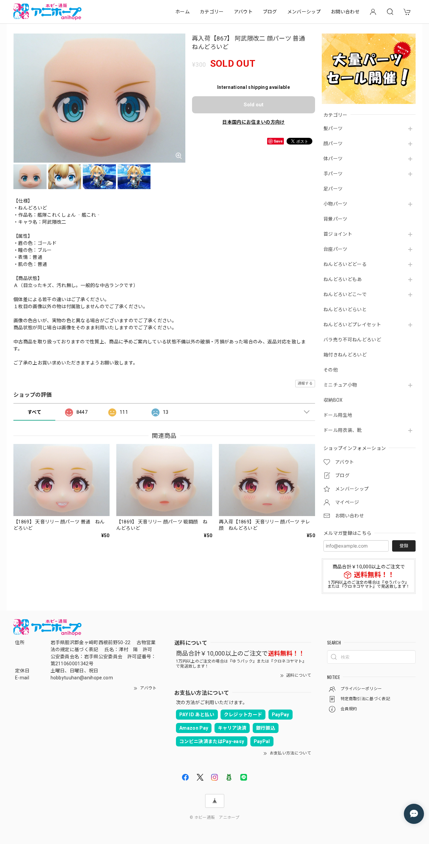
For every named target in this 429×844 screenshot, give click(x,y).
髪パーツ (333, 128)
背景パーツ (335, 219)
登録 (404, 545)
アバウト (243, 11)
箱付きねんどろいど (345, 354)
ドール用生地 (337, 415)
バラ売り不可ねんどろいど (352, 339)
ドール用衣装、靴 (342, 430)
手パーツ (333, 173)
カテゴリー (212, 11)
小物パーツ (335, 204)
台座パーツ (335, 249)
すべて (34, 412)
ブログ (270, 11)
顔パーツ (333, 143)
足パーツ (333, 188)
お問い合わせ (345, 11)
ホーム (182, 11)
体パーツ (333, 158)
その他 (330, 370)
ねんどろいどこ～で (345, 294)
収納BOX (333, 400)
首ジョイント (337, 234)
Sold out (253, 105)
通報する (305, 383)
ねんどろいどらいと (345, 309)
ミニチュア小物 (340, 385)
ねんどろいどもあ (342, 279)
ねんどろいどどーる (345, 264)
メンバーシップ (304, 11)
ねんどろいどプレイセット (352, 324)
